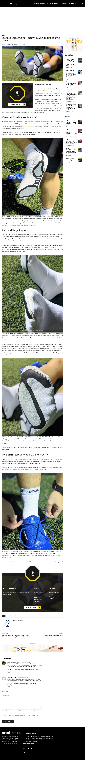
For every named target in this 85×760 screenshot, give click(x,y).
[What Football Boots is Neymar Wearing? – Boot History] (80, 122)
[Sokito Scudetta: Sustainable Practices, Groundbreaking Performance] (80, 106)
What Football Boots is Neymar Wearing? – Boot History (71, 123)
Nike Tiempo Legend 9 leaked (71, 159)
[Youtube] (32, 748)
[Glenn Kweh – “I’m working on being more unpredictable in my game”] (80, 83)
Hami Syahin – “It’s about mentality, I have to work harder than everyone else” (71, 62)
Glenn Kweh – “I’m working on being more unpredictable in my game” (71, 84)
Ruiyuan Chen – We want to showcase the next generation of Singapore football (71, 74)
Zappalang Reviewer (13, 662)
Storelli (14, 615)
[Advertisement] (42, 20)
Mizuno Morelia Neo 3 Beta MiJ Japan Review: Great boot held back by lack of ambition (15, 636)
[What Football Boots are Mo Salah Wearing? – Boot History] (80, 141)
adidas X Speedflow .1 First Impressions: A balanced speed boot (71, 151)
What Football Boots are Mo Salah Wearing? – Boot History (71, 141)
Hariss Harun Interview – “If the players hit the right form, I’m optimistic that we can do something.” (71, 95)
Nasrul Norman (6, 44)
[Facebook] (28, 748)
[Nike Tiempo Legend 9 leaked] (80, 160)
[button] (82, 4)
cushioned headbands (28, 126)
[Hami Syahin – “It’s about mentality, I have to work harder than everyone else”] (80, 60)
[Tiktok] (24, 753)
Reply (8, 672)
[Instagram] (24, 748)
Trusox (46, 91)
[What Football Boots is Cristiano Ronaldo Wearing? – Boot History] (80, 131)
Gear (3, 35)
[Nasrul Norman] (7, 623)
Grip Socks (8, 615)
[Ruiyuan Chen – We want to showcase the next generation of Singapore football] (80, 72)
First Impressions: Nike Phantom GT (52, 635)
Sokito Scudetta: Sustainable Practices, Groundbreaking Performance (71, 107)
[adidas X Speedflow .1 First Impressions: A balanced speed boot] (80, 150)
